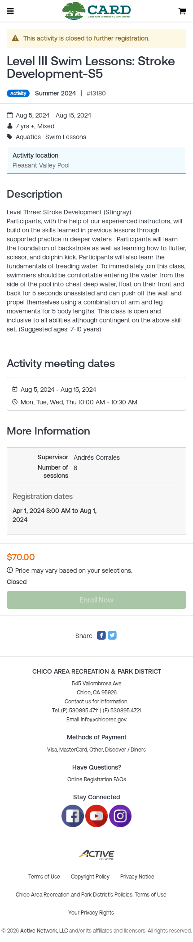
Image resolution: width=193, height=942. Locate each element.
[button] (96, 719)
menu (11, 11)
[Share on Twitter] (112, 638)
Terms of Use (151, 895)
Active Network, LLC (44, 931)
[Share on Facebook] (101, 638)
